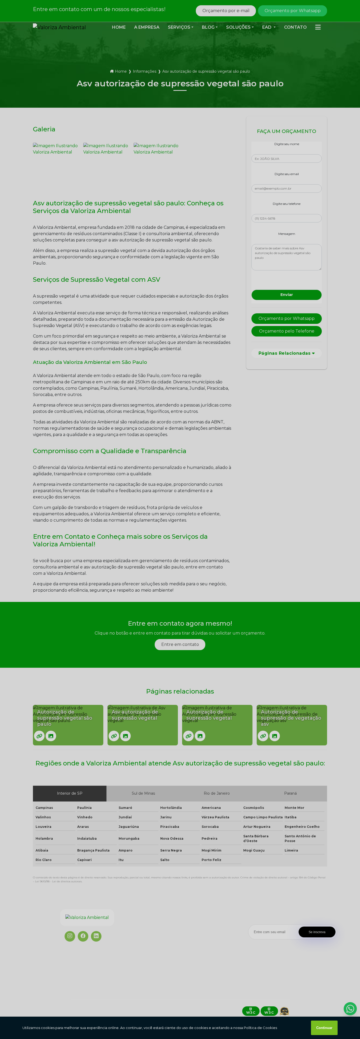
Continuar (324, 1028)
